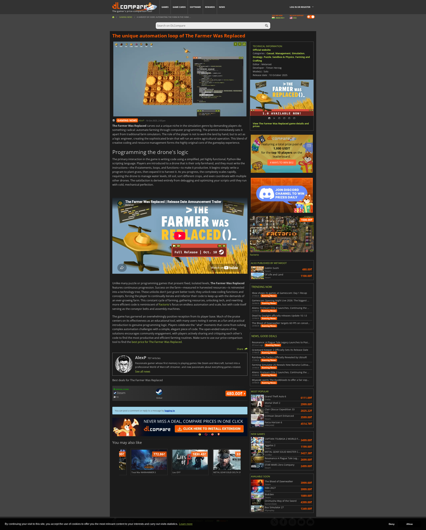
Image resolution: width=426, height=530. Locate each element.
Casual (270, 53)
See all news (142, 371)
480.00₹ (235, 393)
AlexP (142, 120)
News (222, 7)
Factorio (164, 304)
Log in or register (300, 7)
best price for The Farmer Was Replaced (157, 342)
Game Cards (179, 7)
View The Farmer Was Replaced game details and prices (281, 125)
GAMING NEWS (127, 120)
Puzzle (267, 57)
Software (195, 7)
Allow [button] (409, 524)
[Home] (113, 17)
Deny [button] (392, 524)
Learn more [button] (186, 524)
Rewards (210, 7)
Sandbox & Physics (283, 57)
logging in (170, 410)
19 (117, 397)
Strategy (257, 57)
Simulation (298, 53)
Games (165, 7)
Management (283, 53)
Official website (262, 49)
